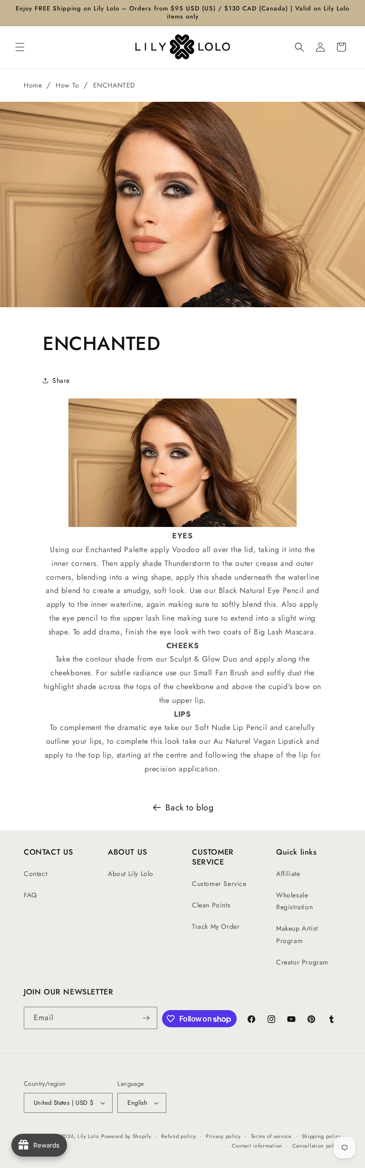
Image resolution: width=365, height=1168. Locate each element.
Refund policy (178, 1136)
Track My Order (216, 926)
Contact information (257, 1145)
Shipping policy (322, 1136)
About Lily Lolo (131, 873)
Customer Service (219, 883)
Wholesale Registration (294, 901)
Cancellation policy (316, 1145)
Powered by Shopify (126, 1136)
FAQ (30, 895)
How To (67, 85)
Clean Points (211, 905)
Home (33, 85)
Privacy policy (223, 1136)
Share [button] (61, 380)
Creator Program (302, 962)
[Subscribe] (146, 1018)
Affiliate (288, 873)
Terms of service (271, 1136)
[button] (20, 47)
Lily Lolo (88, 1136)
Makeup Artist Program (297, 934)
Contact (35, 873)
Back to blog (189, 807)
